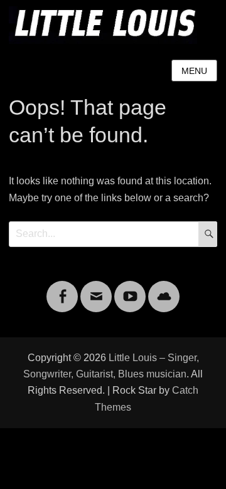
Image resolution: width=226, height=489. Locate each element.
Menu (194, 71)
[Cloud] (164, 288)
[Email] (96, 288)
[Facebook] (62, 288)
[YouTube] (130, 288)
